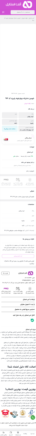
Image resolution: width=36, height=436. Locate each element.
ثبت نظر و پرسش (18, 256)
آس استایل (31, 18)
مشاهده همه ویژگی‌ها (9, 129)
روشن (28, 116)
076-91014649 (28, 278)
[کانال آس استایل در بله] (32, 320)
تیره (32, 116)
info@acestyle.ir (26, 280)
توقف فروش (25, 18)
